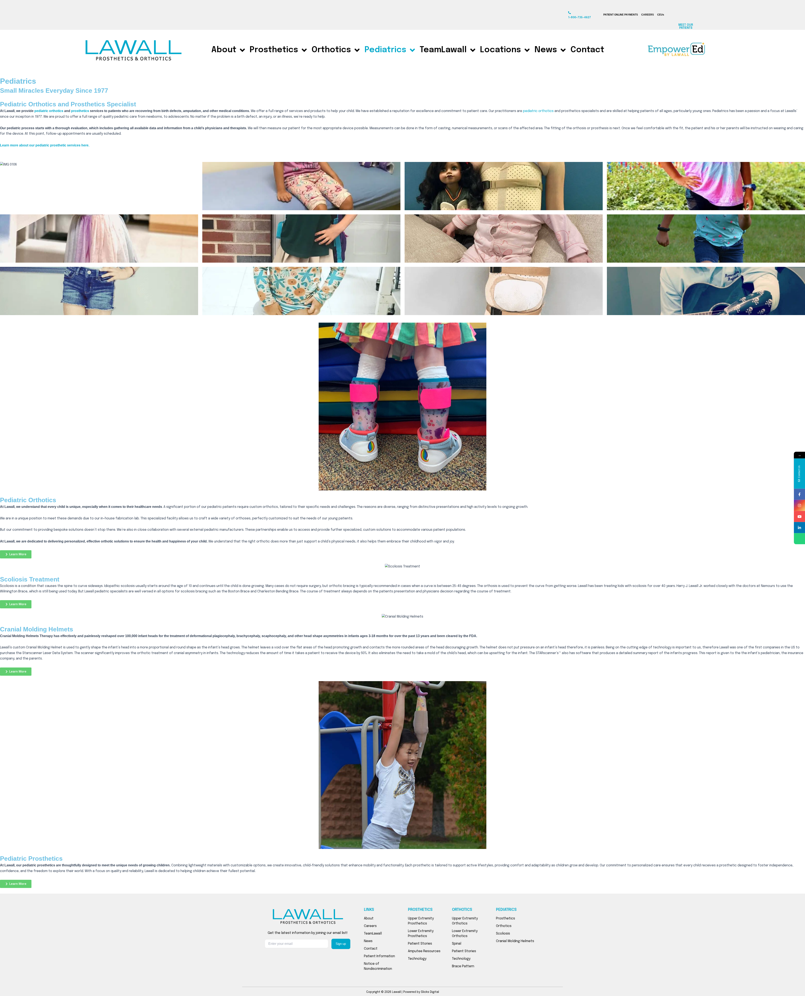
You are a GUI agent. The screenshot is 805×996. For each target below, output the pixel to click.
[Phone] (799, 538)
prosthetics (80, 111)
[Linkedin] (799, 527)
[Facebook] (799, 494)
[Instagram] (799, 505)
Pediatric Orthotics (28, 500)
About (223, 50)
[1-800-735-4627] (569, 12)
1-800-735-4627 (579, 17)
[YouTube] (799, 516)
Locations (500, 50)
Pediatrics (385, 50)
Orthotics (331, 50)
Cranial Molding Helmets (36, 629)
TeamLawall (443, 50)
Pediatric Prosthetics (31, 858)
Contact (587, 50)
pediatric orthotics (48, 111)
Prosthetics (274, 50)
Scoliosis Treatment (29, 579)
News (546, 50)
